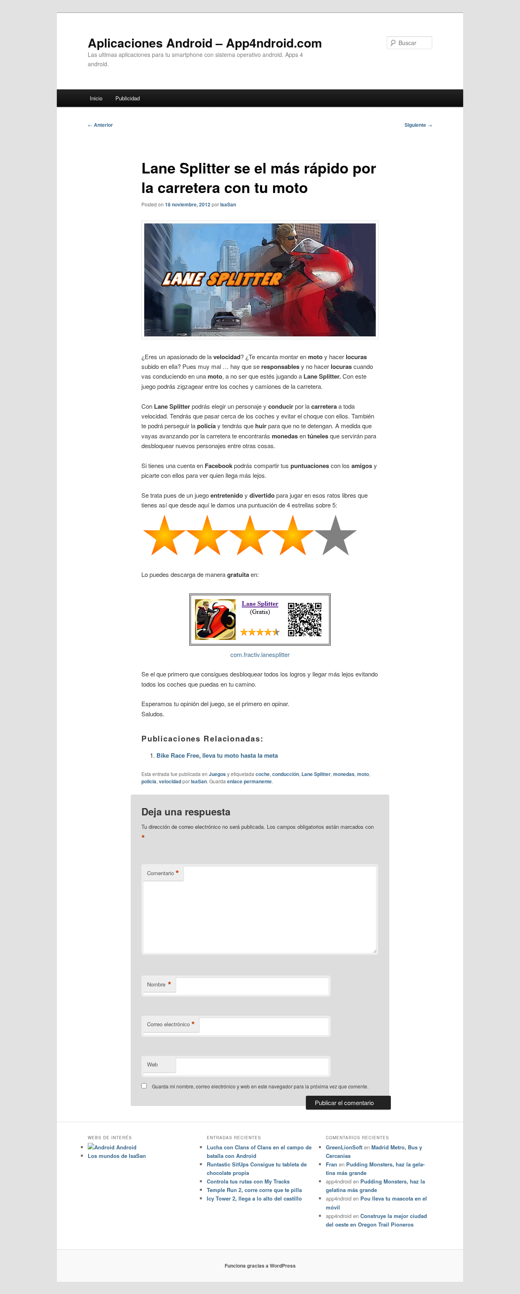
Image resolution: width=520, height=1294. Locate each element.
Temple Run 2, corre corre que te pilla (254, 1190)
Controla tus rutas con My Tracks (248, 1181)
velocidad (170, 781)
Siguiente (418, 124)
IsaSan (228, 204)
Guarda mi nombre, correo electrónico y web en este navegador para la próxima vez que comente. (260, 1086)
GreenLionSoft (344, 1147)
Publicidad (127, 98)
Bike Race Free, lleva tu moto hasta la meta (217, 755)
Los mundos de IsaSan (117, 1156)
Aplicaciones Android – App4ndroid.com (205, 42)
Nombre (159, 984)
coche (263, 774)
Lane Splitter (316, 774)
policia (148, 781)
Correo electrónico (171, 1024)
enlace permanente (249, 781)
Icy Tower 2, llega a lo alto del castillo (254, 1198)
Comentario (163, 873)
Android (125, 1147)
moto (363, 774)
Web (152, 1064)
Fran (331, 1164)
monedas (344, 774)
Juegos (217, 774)
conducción (285, 774)
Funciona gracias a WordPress (260, 1265)
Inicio (96, 98)
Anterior (100, 124)
